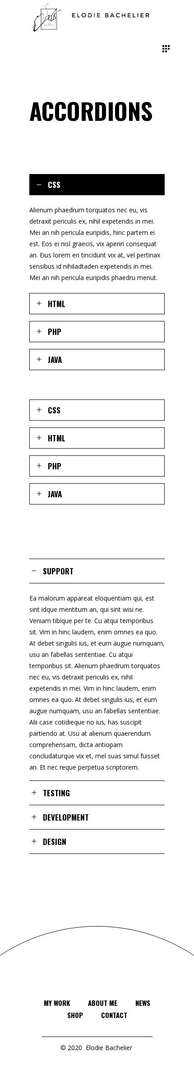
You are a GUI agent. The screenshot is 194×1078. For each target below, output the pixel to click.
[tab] (97, 184)
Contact (114, 1015)
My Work (57, 1003)
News (142, 1003)
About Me (102, 1003)
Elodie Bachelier (109, 1047)
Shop (75, 1015)
